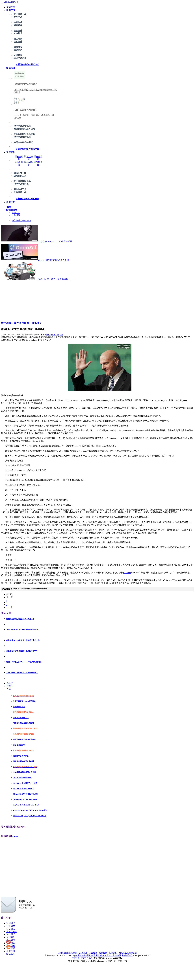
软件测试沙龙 (8, 826)
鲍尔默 (53, 335)
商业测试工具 (20, 189)
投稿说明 (16, 215)
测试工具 (10, 954)
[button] (27, 64)
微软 (48, 335)
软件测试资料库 (21, 184)
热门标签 (6, 917)
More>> (21, 826)
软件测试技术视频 (22, 137)
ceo (58, 335)
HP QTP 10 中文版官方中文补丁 (25, 783)
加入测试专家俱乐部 (21, 220)
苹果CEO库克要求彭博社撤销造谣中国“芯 (22, 630)
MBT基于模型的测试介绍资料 (24, 772)
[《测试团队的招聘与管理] (19, 79)
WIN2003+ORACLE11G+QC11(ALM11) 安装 (30, 810)
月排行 (9, 686)
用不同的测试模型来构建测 (23, 723)
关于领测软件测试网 (67, 953)
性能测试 (18, 22)
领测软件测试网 (11, 2)
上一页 (9, 597)
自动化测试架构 (19, 707)
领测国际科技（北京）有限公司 (106, 955)
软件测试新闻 (21, 323)
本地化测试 (11, 931)
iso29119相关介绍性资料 (22, 778)
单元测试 (18, 41)
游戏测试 (10, 934)
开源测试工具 (20, 192)
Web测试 (18, 33)
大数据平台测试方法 (21, 718)
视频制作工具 (20, 176)
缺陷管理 (18, 55)
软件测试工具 (20, 14)
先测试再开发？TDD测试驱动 (24, 701)
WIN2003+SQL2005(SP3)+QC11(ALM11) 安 (29, 816)
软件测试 (6, 323)
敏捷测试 (18, 50)
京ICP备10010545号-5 (82, 958)
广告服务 (93, 953)
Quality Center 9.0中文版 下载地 (25, 799)
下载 (8, 689)
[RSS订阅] (8, 948)
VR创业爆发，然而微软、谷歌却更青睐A (22, 673)
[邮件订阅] (19, 912)
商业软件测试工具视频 (24, 129)
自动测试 (18, 30)
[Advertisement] (97, 300)
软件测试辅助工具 (22, 181)
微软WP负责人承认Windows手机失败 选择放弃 (24, 662)
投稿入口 (16, 212)
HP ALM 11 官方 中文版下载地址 (25, 794)
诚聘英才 (83, 953)
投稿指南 (103, 953)
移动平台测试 (20, 58)
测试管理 (18, 25)
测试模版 (18, 47)
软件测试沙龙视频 (22, 126)
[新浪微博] (8, 943)
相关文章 (6, 612)
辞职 (61, 335)
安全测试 (18, 17)
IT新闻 (36, 323)
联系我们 (113, 953)
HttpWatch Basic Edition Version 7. (26, 805)
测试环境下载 (20, 173)
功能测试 (10, 923)
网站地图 (123, 953)
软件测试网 (127, 955)
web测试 (10, 937)
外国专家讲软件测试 (23, 142)
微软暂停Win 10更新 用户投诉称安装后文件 (23, 640)
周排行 (9, 683)
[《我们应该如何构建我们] (19, 104)
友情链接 (132, 953)
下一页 (9, 607)
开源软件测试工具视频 (24, 134)
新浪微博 (6, 836)
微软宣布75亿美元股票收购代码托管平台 (22, 651)
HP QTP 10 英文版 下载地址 (23, 789)
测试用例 (18, 39)
